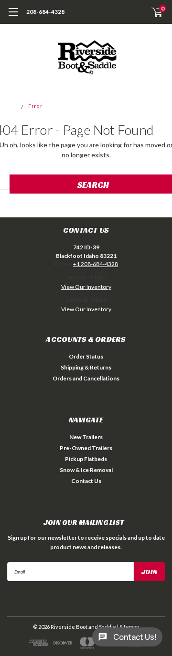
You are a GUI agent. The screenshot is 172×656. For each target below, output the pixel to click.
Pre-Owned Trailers (86, 447)
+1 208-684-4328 (95, 263)
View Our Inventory (86, 286)
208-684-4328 (45, 11)
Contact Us (86, 480)
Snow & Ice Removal (86, 469)
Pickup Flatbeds (86, 458)
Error (35, 106)
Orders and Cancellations (86, 378)
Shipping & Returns (86, 367)
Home (9, 106)
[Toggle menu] (13, 17)
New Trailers (86, 437)
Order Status (86, 356)
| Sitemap (128, 627)
